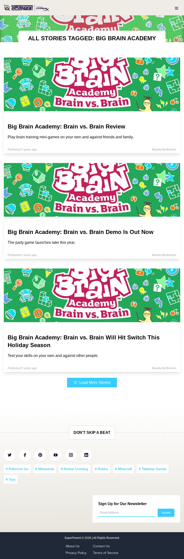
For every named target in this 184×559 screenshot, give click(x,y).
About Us (73, 546)
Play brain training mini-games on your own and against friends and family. (71, 137)
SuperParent (73, 538)
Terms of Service (105, 553)
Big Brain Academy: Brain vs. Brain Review (66, 126)
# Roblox (101, 469)
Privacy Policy (76, 553)
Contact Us (101, 546)
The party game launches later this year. (41, 242)
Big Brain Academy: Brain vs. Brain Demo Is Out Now (81, 232)
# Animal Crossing (74, 469)
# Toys (11, 479)
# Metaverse (44, 469)
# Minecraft (123, 469)
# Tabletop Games (153, 469)
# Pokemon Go (17, 469)
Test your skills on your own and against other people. (53, 356)
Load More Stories (94, 382)
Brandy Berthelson (164, 149)
